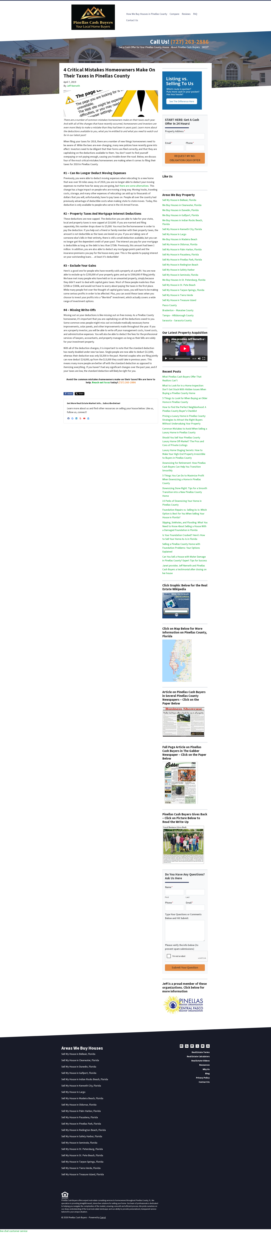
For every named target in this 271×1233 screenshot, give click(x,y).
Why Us (206, 1069)
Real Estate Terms (201, 1052)
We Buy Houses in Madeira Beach (179, 239)
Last (187, 897)
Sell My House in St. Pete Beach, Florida (82, 1155)
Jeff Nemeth (73, 86)
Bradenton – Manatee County (177, 310)
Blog (207, 1073)
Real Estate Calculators (198, 1056)
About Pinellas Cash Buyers (185, 47)
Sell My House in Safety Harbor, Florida (81, 1136)
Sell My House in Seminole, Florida (180, 275)
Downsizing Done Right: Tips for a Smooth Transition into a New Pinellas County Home (184, 492)
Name (169, 887)
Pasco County (169, 305)
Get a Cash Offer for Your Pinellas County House (144, 47)
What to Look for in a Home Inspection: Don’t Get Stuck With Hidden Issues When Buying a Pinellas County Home (184, 389)
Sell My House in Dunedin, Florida (78, 1066)
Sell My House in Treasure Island (179, 300)
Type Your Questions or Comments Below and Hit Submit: (183, 916)
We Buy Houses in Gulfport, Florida (180, 215)
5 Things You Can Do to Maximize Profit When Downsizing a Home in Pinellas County (183, 479)
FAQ (195, 14)
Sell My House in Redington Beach (180, 265)
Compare (174, 14)
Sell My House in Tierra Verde (177, 295)
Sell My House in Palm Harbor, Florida (182, 249)
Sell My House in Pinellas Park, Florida (182, 259)
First (167, 897)
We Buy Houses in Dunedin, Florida (180, 210)
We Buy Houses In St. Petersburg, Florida (183, 280)
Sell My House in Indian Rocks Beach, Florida (84, 1079)
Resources (204, 1064)
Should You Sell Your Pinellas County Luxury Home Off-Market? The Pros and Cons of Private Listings (183, 441)
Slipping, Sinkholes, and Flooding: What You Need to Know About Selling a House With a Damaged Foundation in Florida (184, 526)
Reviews (186, 14)
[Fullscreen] (203, 358)
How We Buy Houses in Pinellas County (146, 14)
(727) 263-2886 (190, 42)
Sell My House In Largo (174, 234)
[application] (184, 348)
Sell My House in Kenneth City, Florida (182, 229)
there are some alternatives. (134, 186)
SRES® (205, 47)
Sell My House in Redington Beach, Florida (83, 1130)
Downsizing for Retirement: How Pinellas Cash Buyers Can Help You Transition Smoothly (184, 466)
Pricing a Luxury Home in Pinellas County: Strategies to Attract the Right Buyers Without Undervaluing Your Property (184, 419)
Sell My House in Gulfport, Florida (78, 1073)
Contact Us (132, 20)
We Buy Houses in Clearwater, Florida (181, 205)
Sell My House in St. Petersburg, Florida (82, 1149)
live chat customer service (13, 1231)
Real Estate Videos (200, 1060)
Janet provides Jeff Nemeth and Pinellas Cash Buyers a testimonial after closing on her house (184, 569)
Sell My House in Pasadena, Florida (180, 254)
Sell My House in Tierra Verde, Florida (80, 1168)
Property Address (175, 131)
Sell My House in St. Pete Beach (178, 285)
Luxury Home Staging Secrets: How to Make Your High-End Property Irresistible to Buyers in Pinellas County (183, 454)
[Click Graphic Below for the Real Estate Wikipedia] (176, 605)
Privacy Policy (203, 1077)
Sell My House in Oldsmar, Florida (179, 244)
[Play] (166, 358)
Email (168, 143)
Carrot (103, 1217)
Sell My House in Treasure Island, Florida (82, 1174)
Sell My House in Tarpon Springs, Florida (183, 290)
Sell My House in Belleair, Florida (179, 200)
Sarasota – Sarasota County (177, 320)
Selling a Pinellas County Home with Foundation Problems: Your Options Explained (181, 547)
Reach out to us (101, 382)
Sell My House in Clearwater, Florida (80, 1060)
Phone (190, 143)
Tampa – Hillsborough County (178, 315)
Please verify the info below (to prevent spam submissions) (181, 947)
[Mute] (199, 358)
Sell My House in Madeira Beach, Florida (82, 1098)
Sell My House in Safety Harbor (178, 270)
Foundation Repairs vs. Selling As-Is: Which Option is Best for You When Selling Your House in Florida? (184, 513)
